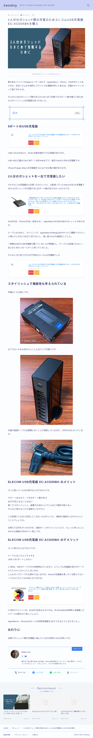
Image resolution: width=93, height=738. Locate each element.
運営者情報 (6, 735)
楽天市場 (31, 142)
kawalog (10, 5)
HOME (6, 728)
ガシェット (26, 15)
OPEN (77, 113)
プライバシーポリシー (21, 735)
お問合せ (35, 735)
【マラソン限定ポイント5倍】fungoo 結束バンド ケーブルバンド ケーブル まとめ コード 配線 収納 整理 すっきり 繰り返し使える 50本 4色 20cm (54, 589)
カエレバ (38, 138)
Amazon (37, 142)
